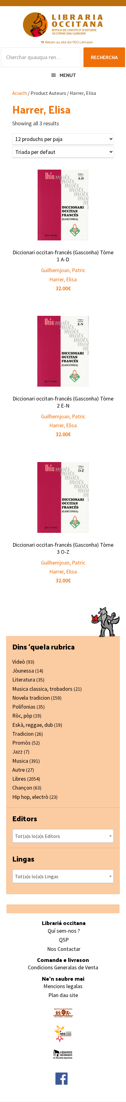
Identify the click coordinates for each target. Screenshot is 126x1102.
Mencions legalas (63, 986)
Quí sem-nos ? (64, 930)
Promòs (21, 742)
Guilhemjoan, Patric (63, 270)
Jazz (17, 751)
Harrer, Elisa (63, 279)
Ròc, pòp (22, 715)
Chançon (22, 787)
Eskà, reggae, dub (32, 724)
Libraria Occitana (63, 24)
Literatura (23, 679)
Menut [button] (68, 74)
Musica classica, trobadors (42, 688)
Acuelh (19, 93)
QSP (64, 939)
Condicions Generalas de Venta (63, 967)
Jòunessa (23, 670)
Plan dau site (63, 995)
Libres (19, 778)
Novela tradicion (31, 697)
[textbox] (63, 836)
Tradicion (23, 733)
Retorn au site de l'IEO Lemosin (69, 42)
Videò (18, 661)
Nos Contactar (63, 948)
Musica (20, 760)
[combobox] (63, 836)
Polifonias (23, 706)
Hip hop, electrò (30, 796)
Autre (18, 769)
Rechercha (104, 57)
